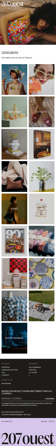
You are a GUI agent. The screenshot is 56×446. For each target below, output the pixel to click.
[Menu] (52, 2)
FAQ (3, 372)
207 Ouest (6, 363)
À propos (6, 367)
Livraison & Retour (10, 370)
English (44, 421)
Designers (33, 363)
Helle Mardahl (35, 367)
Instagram (6, 383)
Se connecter (7, 421)
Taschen (32, 370)
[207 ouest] (28, 439)
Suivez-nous (7, 380)
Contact (5, 375)
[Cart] (44, 2)
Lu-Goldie (33, 372)
